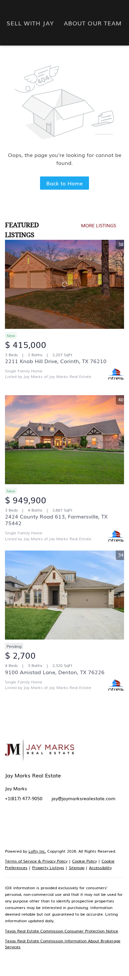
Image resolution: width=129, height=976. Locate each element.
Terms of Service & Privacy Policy (36, 861)
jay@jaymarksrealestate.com (83, 798)
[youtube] (76, 829)
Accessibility (100, 867)
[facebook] (10, 829)
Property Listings (48, 867)
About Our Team (93, 22)
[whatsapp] (116, 829)
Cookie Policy (84, 861)
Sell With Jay (30, 22)
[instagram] (63, 829)
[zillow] (36, 829)
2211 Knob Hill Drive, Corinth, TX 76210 (56, 361)
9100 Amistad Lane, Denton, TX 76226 (55, 672)
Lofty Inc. (37, 851)
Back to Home (64, 183)
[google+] (103, 829)
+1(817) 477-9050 (23, 798)
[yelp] (50, 829)
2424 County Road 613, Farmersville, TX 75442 (56, 519)
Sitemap (76, 867)
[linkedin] (23, 829)
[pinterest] (89, 829)
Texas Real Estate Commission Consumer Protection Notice (61, 931)
